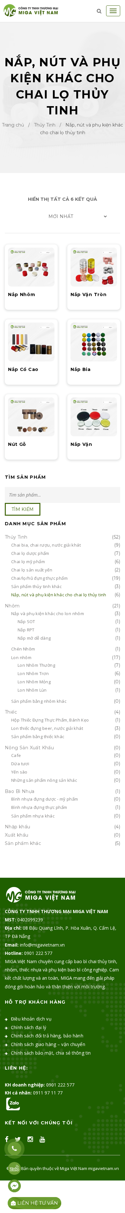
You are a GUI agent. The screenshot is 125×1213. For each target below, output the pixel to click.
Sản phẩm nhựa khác (32, 816)
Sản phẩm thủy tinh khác (36, 586)
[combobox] (62, 216)
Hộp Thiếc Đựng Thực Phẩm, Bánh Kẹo (50, 720)
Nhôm (12, 606)
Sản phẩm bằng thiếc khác (37, 736)
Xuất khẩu (17, 835)
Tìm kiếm (23, 509)
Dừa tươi (20, 763)
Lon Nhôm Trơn (33, 673)
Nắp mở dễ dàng (34, 638)
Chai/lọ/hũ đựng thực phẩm (39, 578)
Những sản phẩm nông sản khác (44, 780)
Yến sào (19, 772)
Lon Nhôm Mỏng (34, 682)
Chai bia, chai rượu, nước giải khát (46, 545)
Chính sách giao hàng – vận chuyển (48, 1044)
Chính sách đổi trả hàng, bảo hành (47, 1036)
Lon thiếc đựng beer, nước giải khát (47, 728)
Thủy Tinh (44, 125)
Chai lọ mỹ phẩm (28, 561)
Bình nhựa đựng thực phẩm (39, 807)
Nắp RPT (26, 630)
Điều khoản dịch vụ (31, 1019)
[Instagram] (30, 1139)
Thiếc (11, 712)
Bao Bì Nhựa (19, 791)
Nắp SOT (26, 621)
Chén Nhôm (23, 649)
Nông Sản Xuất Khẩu (29, 748)
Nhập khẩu (17, 827)
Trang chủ (13, 125)
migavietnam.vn (103, 1168)
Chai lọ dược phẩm (30, 553)
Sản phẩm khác (23, 843)
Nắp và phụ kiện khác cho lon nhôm (47, 613)
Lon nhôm (21, 657)
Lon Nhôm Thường (36, 665)
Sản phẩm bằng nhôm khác (38, 701)
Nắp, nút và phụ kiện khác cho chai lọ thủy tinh (58, 595)
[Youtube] (42, 1139)
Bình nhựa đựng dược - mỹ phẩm (44, 799)
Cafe (16, 755)
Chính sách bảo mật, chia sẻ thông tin (51, 1053)
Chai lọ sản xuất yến (31, 570)
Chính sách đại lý (28, 1027)
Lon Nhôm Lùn (32, 690)
